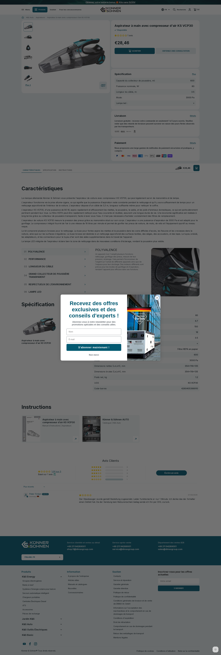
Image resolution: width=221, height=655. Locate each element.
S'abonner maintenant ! (93, 347)
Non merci (94, 355)
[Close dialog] (157, 298)
